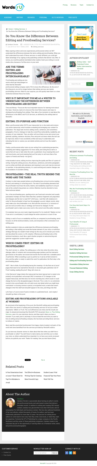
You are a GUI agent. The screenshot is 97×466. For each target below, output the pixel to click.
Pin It (43, 360)
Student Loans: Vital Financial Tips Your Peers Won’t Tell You (52, 375)
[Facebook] (66, 452)
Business (31, 17)
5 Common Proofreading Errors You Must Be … (81, 173)
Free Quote (72, 17)
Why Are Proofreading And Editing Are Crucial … (81, 190)
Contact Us (90, 5)
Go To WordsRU (58, 17)
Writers (19, 17)
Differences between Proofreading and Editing (81, 157)
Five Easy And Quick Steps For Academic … (80, 206)
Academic (8, 17)
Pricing (65, 5)
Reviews (73, 5)
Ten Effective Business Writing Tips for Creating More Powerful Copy (33, 375)
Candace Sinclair (12, 44)
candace (20, 399)
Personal (43, 17)
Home (10, 29)
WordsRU (43, 463)
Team (81, 5)
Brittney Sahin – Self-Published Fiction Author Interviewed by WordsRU (84, 65)
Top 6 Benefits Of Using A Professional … (78, 223)
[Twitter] (70, 452)
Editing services (19, 29)
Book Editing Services (77, 249)
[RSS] (74, 452)
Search (90, 84)
